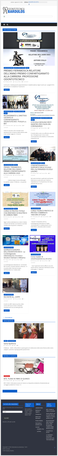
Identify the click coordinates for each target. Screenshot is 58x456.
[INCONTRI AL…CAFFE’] (15, 279)
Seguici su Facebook (9, 391)
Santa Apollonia (12, 340)
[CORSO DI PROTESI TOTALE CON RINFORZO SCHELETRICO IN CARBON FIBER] (15, 193)
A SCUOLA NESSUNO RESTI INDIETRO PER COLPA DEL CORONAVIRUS (41, 124)
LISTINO (39, 431)
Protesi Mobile (39, 420)
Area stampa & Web (8, 67)
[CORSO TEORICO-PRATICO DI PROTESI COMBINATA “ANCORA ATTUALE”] (42, 193)
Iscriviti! (6, 418)
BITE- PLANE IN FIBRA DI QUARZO (17, 379)
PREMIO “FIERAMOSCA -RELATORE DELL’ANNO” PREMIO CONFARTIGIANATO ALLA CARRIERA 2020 (15, 170)
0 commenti (25, 81)
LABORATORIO (39, 408)
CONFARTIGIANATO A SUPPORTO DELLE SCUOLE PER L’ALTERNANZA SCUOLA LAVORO (42, 168)
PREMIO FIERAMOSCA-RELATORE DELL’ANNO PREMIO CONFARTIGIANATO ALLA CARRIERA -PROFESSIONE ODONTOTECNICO (26, 75)
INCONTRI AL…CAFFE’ (12, 297)
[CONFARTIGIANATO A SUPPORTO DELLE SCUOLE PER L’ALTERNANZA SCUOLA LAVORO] (42, 147)
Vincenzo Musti (17, 81)
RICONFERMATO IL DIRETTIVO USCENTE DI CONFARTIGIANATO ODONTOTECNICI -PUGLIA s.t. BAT (15, 119)
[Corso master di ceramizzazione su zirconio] (42, 236)
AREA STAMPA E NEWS (19, 67)
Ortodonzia (6, 376)
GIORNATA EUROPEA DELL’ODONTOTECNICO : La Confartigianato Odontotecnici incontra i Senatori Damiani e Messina (14, 254)
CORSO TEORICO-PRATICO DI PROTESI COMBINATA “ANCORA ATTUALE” (42, 213)
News (27, 67)
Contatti (37, 427)
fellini (15, 345)
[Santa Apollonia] (29, 324)
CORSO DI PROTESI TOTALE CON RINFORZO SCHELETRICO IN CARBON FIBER (15, 213)
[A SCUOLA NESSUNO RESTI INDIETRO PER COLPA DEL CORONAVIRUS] (42, 96)
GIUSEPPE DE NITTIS (34, 2)
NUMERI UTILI (40, 429)
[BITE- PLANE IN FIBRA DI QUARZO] (29, 359)
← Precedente (7, 317)
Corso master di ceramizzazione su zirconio (41, 258)
